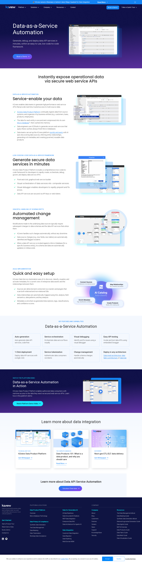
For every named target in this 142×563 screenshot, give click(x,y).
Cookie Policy (64, 559)
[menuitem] (8, 524)
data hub (123, 358)
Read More (101, 2)
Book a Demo (113, 7)
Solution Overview (70, 488)
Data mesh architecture (112, 355)
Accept (107, 559)
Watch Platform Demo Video (27, 404)
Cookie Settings (130, 559)
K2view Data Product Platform (28, 112)
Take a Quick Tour (128, 7)
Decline (119, 559)
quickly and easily (56, 132)
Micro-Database (23, 123)
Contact (73, 7)
